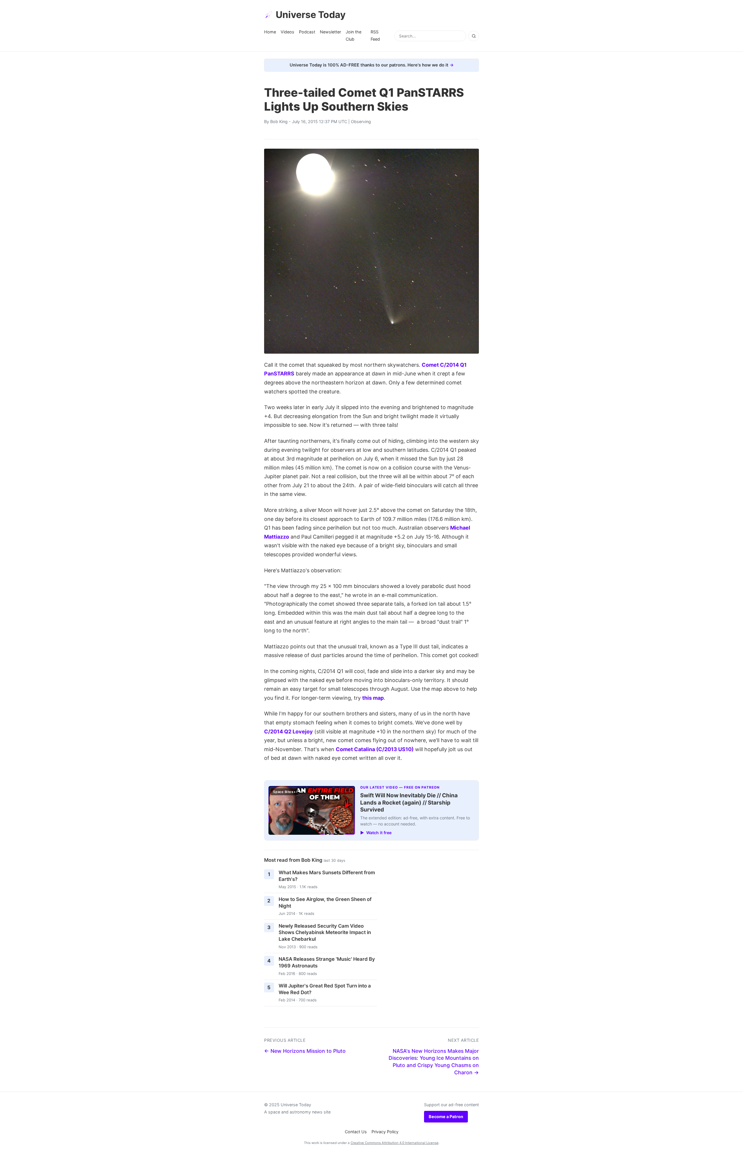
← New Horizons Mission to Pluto (305, 1051)
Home (270, 31)
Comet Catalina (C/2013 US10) (375, 749)
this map (373, 698)
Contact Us (356, 1131)
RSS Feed (375, 35)
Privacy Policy (385, 1131)
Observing (361, 121)
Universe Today (311, 14)
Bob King (279, 121)
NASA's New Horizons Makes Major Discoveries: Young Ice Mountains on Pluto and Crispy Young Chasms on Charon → (434, 1061)
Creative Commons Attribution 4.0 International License (395, 1143)
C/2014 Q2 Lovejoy (288, 731)
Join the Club (353, 35)
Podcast (307, 31)
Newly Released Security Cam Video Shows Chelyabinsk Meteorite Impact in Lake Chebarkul (325, 932)
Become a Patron (446, 1116)
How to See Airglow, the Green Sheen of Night (325, 902)
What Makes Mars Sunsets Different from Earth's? (327, 876)
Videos (287, 31)
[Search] (473, 36)
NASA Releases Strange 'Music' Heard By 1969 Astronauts (327, 962)
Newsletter (330, 31)
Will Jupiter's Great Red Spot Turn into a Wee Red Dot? (325, 989)
